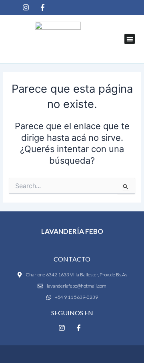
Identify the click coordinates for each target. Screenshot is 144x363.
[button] (129, 39)
